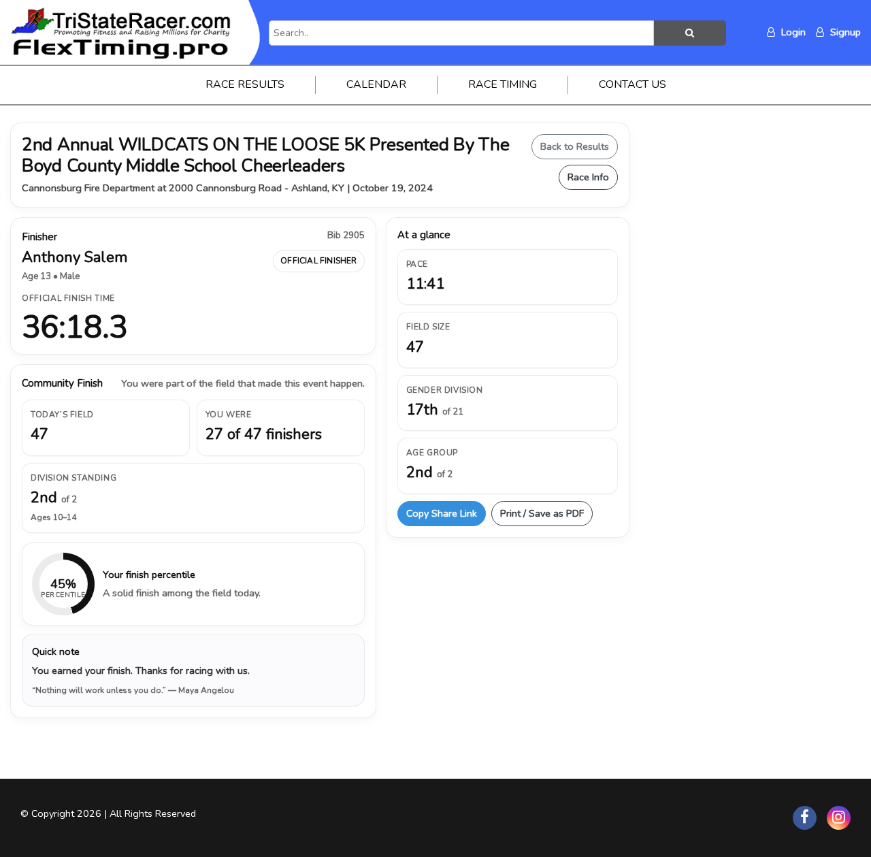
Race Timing (502, 84)
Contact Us (632, 84)
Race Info (588, 177)
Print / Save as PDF (542, 513)
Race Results (245, 84)
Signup (844, 32)
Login (792, 32)
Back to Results (574, 146)
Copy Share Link (441, 513)
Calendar (376, 84)
